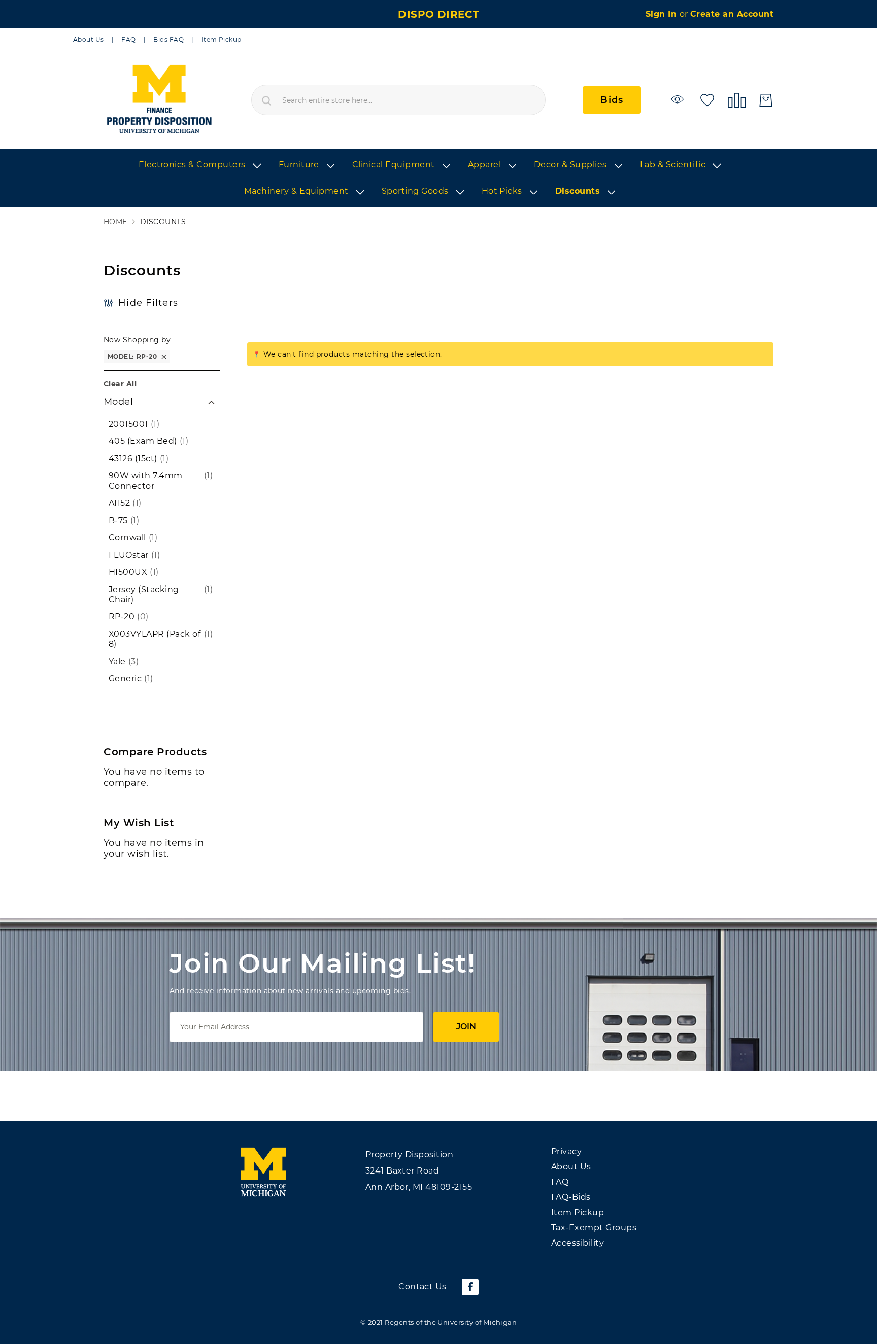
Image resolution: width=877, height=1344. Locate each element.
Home (115, 222)
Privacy (566, 1151)
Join (466, 1026)
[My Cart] (765, 100)
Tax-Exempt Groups (593, 1227)
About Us (88, 39)
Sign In (663, 14)
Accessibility (577, 1243)
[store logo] (159, 100)
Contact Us (422, 1286)
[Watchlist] (679, 99)
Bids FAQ (168, 39)
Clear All (120, 383)
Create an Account (731, 14)
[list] (438, 178)
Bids (611, 100)
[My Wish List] (707, 99)
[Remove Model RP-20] (164, 356)
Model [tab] (118, 401)
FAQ (128, 39)
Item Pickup (221, 39)
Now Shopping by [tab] (137, 339)
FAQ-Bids (571, 1197)
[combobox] (398, 100)
